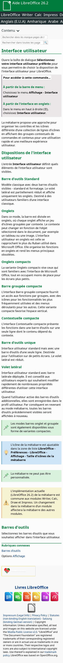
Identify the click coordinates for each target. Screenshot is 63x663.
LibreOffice (10, 14)
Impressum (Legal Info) (16, 615)
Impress (51, 14)
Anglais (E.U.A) (13, 21)
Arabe (53, 21)
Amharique (36, 21)
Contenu (8, 30)
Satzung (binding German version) (27, 620)
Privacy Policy (39, 615)
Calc (38, 14)
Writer (27, 14)
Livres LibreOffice (31, 587)
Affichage (19, 556)
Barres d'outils (11, 550)
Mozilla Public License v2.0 (22, 632)
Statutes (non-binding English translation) (31, 617)
